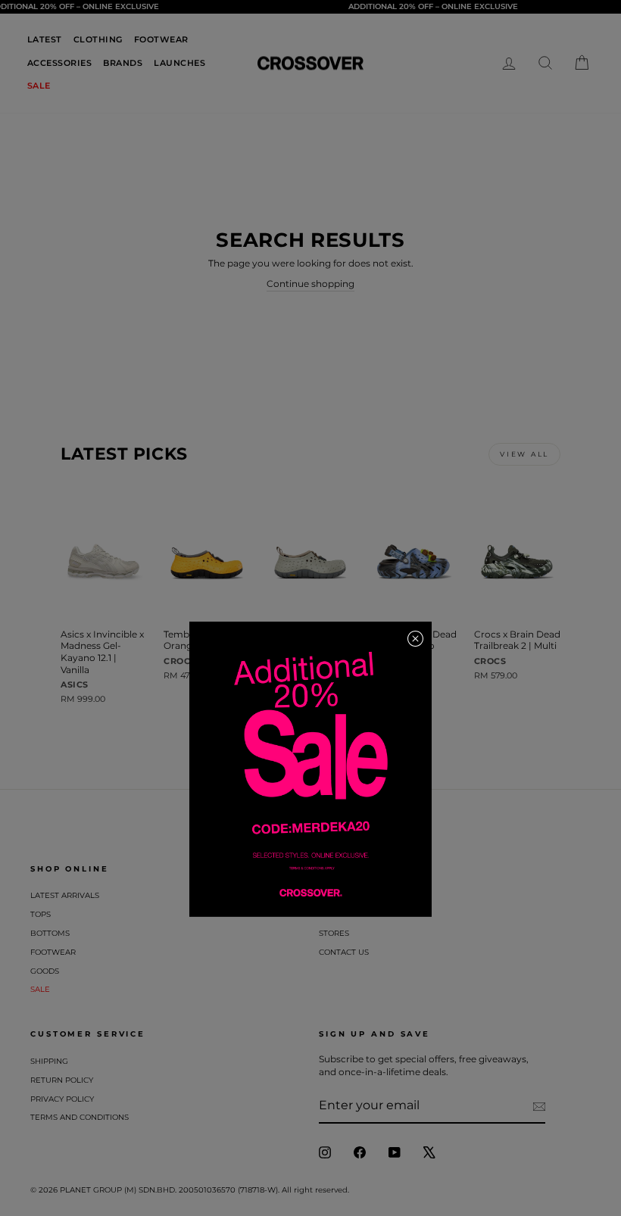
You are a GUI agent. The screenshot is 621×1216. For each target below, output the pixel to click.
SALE (39, 85)
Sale (40, 989)
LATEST (44, 39)
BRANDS (122, 63)
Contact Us (344, 952)
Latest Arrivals (64, 895)
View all (524, 454)
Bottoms (50, 933)
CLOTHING (98, 39)
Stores (334, 933)
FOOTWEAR (161, 39)
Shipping (49, 1061)
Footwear (53, 952)
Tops (40, 914)
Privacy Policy (62, 1099)
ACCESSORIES (59, 63)
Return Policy (61, 1080)
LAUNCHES (179, 63)
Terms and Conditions (79, 1117)
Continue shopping (310, 283)
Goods (44, 971)
